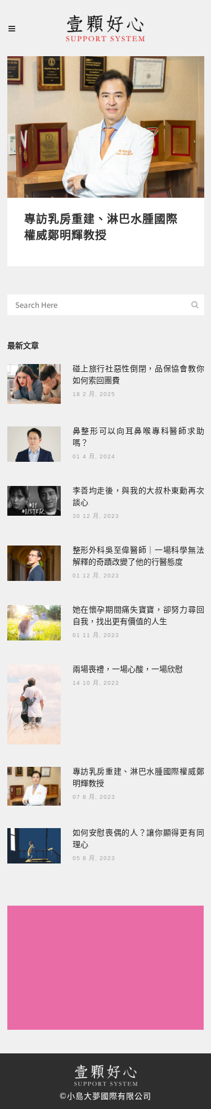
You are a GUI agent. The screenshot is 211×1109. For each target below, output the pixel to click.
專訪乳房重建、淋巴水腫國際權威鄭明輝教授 (101, 226)
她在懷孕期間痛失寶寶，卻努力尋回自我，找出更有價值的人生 (138, 614)
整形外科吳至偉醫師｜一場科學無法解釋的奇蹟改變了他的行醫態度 (138, 555)
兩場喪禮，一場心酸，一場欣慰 (128, 668)
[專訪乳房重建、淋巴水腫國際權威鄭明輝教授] (105, 127)
